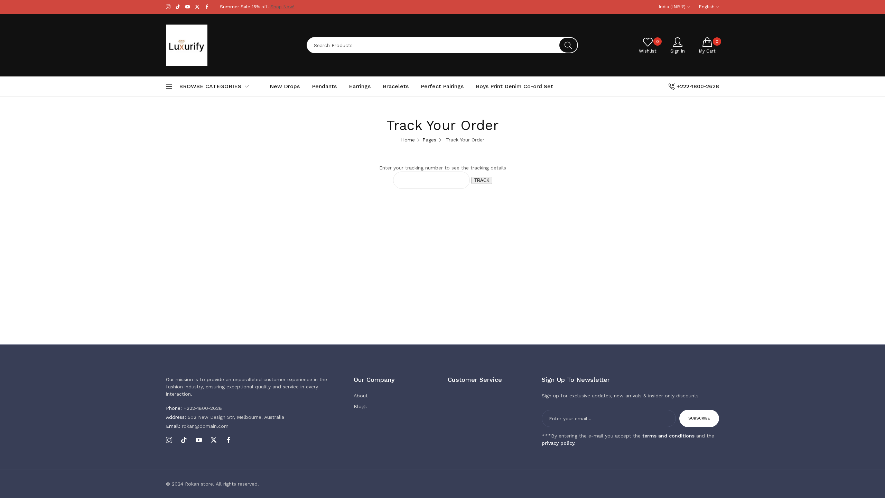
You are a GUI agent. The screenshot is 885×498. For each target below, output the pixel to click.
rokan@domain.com (197, 426)
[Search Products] (568, 45)
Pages (429, 139)
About (361, 395)
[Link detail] (168, 6)
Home (408, 139)
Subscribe (699, 418)
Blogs (360, 406)
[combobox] (442, 45)
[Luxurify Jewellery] (212, 45)
